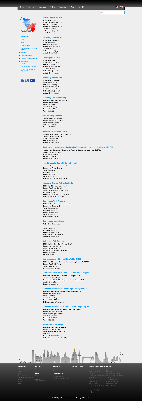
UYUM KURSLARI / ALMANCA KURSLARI (113, 382)
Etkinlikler (82, 7)
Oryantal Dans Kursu (113, 373)
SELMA (91, 392)
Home (22, 7)
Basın (73, 7)
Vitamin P (92, 373)
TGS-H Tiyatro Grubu (113, 379)
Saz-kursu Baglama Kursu (114, 375)
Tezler (23, 42)
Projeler (52, 7)
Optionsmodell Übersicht (29, 66)
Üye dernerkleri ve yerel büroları (29, 48)
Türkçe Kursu (110, 377)
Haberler (31, 7)
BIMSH (91, 379)
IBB (90, 369)
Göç (22, 72)
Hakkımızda (42, 7)
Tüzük (23, 63)
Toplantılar (63, 7)
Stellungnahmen (26, 55)
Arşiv (37, 371)
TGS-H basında (40, 380)
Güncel (37, 369)
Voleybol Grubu (111, 386)
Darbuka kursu (111, 369)
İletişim (23, 52)
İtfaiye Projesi (93, 381)
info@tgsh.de (55, 53)
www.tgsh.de (55, 33)
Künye (23, 39)
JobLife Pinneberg (94, 390)
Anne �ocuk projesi (95, 371)
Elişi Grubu (109, 371)
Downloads (24, 61)
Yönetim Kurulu (26, 45)
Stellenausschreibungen (29, 58)
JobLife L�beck (94, 384)
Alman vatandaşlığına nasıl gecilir (28, 69)
